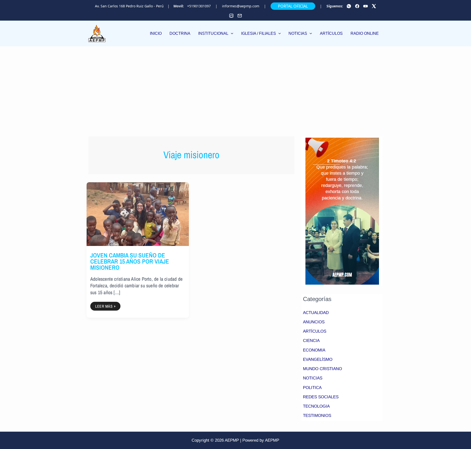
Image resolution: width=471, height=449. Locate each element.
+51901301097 (199, 6)
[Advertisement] (235, 83)
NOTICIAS (312, 378)
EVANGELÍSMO (317, 359)
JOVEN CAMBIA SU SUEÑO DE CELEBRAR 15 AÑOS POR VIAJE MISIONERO (129, 261)
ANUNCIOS (314, 322)
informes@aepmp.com (240, 6)
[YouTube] (365, 6)
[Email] (239, 15)
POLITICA (312, 387)
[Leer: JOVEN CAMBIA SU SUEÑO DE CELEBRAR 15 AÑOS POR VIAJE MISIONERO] (138, 213)
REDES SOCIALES (321, 397)
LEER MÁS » (105, 305)
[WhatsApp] (348, 6)
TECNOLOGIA (316, 406)
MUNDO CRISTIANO (322, 368)
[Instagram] (231, 15)
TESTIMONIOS (317, 415)
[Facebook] (357, 6)
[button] (215, 33)
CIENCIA (311, 340)
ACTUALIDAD (316, 312)
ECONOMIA (314, 350)
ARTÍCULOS (314, 331)
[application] (230, 33)
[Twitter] (373, 6)
